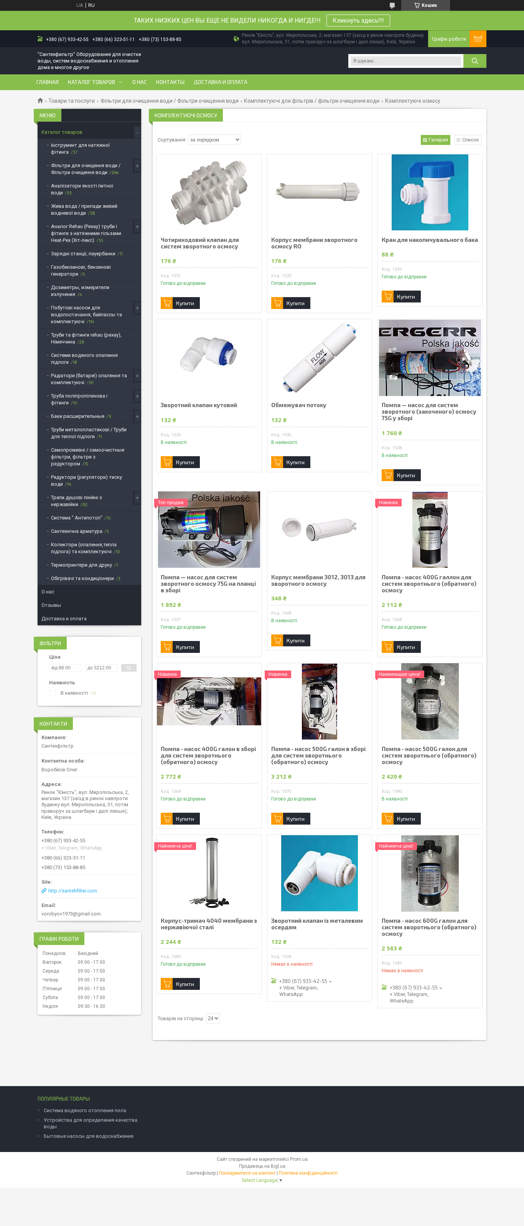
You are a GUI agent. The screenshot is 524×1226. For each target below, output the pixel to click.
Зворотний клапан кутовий (199, 405)
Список (470, 140)
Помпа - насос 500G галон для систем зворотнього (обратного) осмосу (429, 755)
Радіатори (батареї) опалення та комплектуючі (89, 379)
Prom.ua (299, 1159)
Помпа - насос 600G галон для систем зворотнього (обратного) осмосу (429, 927)
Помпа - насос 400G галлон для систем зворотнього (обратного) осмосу (429, 583)
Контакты (170, 82)
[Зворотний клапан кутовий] (209, 357)
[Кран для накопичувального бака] (430, 192)
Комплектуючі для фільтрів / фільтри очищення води (311, 101)
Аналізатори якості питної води (82, 189)
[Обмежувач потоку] (319, 357)
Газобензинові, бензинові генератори (81, 270)
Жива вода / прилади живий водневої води (84, 209)
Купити (185, 303)
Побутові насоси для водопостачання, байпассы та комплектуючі (86, 314)
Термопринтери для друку (81, 565)
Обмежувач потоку (298, 405)
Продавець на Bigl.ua (262, 1166)
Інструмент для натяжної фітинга (80, 148)
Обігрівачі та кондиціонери (82, 578)
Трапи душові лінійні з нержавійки (76, 501)
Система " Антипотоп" (76, 518)
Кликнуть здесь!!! (358, 20)
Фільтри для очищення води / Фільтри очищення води (170, 101)
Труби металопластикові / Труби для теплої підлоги (89, 433)
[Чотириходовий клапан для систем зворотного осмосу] (209, 192)
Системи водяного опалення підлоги (84, 358)
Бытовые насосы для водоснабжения (88, 1136)
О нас (139, 82)
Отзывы (51, 605)
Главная (47, 82)
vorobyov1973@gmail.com (71, 914)
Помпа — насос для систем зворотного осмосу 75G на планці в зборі (208, 583)
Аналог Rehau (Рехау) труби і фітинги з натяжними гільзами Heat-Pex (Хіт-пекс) (86, 233)
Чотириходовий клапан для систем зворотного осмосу (200, 243)
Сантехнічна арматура (76, 531)
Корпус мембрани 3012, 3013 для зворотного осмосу (318, 580)
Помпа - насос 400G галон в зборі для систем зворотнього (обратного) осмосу (208, 755)
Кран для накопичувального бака (430, 240)
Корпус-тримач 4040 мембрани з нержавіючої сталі (209, 923)
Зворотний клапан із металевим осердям (317, 923)
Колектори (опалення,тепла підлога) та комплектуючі (84, 548)
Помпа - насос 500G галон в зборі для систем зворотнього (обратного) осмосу (318, 755)
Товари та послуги (71, 101)
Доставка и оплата (220, 82)
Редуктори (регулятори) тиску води (86, 480)
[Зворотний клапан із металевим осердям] (319, 873)
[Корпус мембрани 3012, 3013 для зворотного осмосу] (319, 529)
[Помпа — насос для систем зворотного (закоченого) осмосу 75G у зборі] (430, 357)
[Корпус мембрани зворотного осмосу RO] (319, 192)
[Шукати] (474, 61)
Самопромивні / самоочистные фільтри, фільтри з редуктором (87, 457)
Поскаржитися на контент (247, 1173)
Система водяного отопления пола (85, 1110)
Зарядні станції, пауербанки (83, 253)
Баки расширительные (77, 416)
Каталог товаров (91, 82)
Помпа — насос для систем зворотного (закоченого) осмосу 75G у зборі (429, 411)
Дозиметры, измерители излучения (80, 290)
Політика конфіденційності (308, 1173)
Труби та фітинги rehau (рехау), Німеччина (86, 338)
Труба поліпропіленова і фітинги (79, 399)
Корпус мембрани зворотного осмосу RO (314, 243)
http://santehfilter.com (72, 891)
